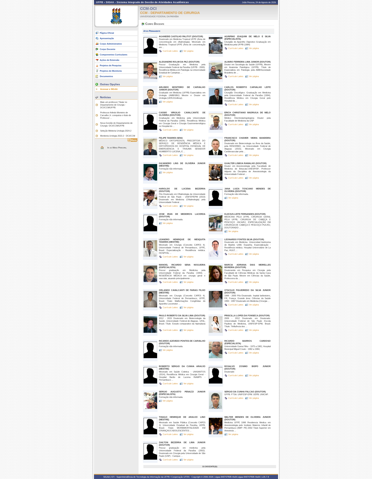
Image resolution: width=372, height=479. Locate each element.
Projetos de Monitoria (111, 71)
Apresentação (107, 38)
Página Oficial (107, 33)
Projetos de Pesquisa (110, 65)
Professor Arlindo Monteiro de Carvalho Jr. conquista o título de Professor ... (115, 115)
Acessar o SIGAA (109, 89)
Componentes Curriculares (113, 54)
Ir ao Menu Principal (117, 147)
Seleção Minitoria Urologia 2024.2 (115, 131)
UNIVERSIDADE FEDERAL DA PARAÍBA (159, 16)
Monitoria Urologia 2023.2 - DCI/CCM (117, 136)
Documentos (106, 76)
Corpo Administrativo (111, 44)
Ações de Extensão (109, 60)
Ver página (188, 51)
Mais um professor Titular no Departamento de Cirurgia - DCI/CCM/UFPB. (113, 105)
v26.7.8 (265, 477)
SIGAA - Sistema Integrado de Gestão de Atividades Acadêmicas (147, 2)
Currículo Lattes (170, 51)
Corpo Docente (107, 49)
